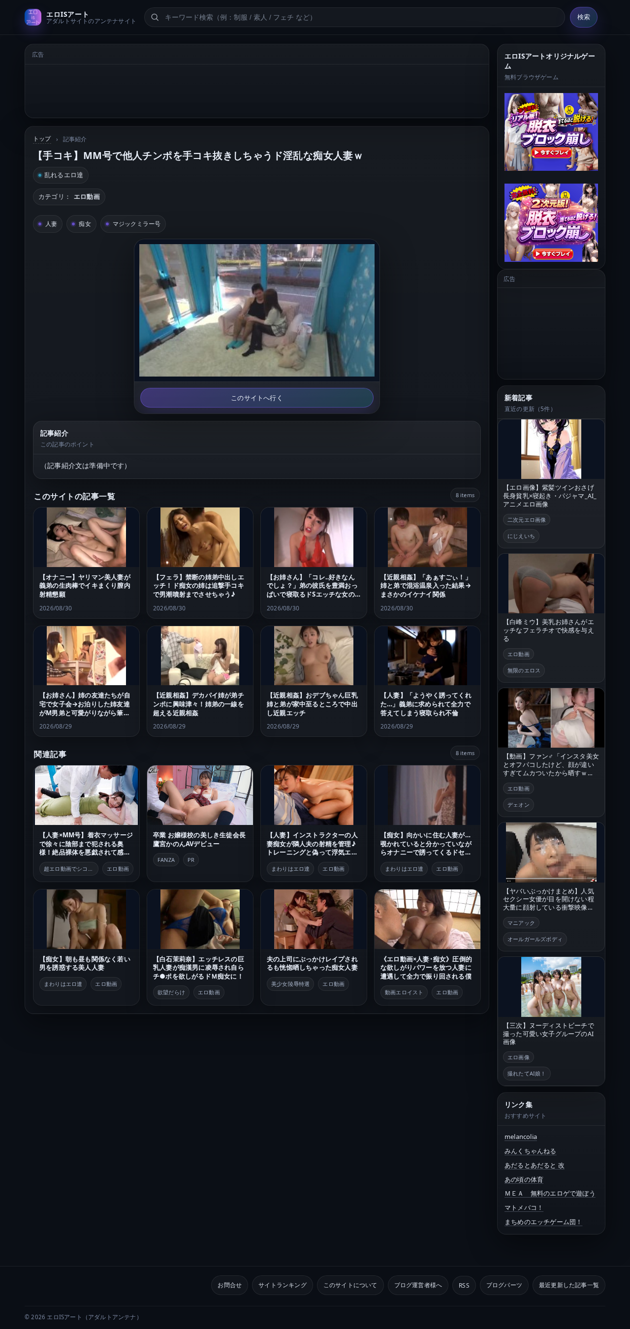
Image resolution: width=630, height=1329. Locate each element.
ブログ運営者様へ (418, 1285)
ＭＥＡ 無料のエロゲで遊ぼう (550, 1193)
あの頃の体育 (523, 1179)
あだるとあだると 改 (534, 1165)
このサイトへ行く (257, 397)
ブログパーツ (504, 1285)
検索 (583, 17)
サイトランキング (282, 1285)
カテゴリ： (69, 196)
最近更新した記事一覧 (569, 1285)
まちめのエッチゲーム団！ (543, 1221)
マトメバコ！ (523, 1207)
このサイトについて (350, 1285)
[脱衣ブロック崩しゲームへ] (551, 132)
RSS (464, 1285)
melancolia (520, 1136)
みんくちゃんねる (530, 1150)
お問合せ (230, 1285)
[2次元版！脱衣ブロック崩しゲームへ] (551, 222)
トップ (42, 138)
